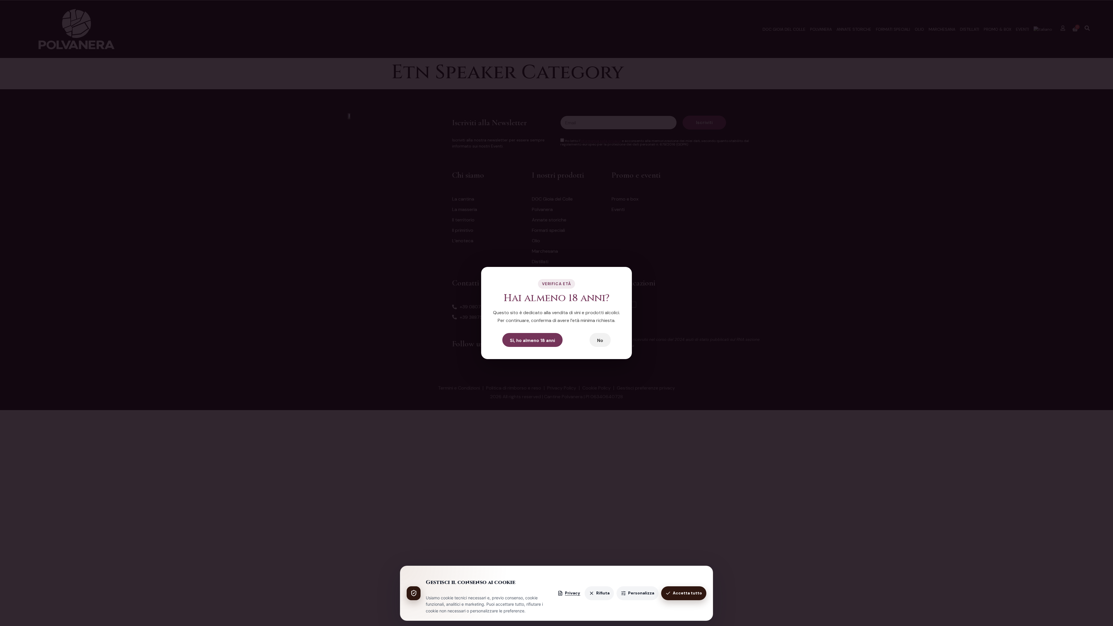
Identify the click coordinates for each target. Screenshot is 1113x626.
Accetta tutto (687, 593)
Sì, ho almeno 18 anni (532, 340)
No (600, 340)
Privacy (572, 593)
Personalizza (641, 593)
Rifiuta (603, 593)
